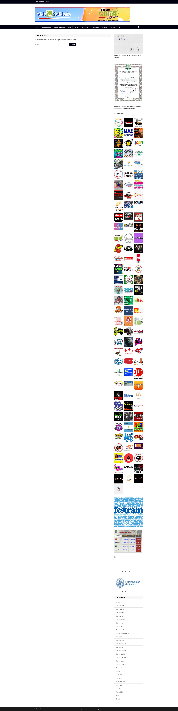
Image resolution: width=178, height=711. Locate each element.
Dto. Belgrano (120, 612)
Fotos (69, 27)
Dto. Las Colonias (121, 644)
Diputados (105, 27)
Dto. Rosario (119, 647)
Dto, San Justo (120, 606)
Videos (76, 27)
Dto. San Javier (120, 654)
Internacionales (120, 681)
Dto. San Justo (120, 661)
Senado (113, 27)
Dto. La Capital (120, 640)
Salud (117, 695)
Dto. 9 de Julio (120, 609)
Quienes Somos (46, 27)
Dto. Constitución (121, 623)
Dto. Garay (119, 626)
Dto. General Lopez (121, 630)
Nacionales (95, 27)
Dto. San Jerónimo (121, 657)
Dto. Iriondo (119, 637)
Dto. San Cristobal (121, 650)
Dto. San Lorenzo (121, 664)
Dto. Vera (118, 671)
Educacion (119, 678)
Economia (119, 675)
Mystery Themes (103, 709)
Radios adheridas (59, 27)
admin (120, 27)
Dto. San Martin (120, 668)
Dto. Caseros (119, 616)
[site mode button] (139, 27)
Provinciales (84, 27)
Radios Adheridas (119, 114)
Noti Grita (118, 688)
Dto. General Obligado (122, 633)
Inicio (37, 27)
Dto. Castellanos (120, 619)
